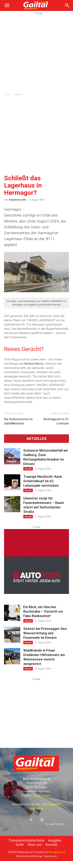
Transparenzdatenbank (26, 840)
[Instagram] (42, 820)
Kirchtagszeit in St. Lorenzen (56, 421)
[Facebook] (31, 820)
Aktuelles (36, 438)
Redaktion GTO (17, 199)
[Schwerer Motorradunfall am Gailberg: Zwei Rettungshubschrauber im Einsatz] (12, 456)
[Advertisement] (36, 51)
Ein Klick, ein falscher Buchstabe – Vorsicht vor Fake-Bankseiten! (43, 611)
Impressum (50, 856)
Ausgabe (54, 840)
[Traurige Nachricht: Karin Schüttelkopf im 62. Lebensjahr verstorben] (12, 482)
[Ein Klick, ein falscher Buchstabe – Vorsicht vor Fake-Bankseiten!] (12, 613)
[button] (6, 5)
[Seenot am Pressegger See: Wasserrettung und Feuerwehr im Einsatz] (12, 634)
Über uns (35, 844)
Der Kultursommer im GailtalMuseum (18, 421)
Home (7, 94)
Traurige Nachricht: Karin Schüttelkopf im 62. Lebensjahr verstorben (42, 481)
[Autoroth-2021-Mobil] (36, 593)
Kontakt (52, 844)
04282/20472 (42, 796)
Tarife (19, 844)
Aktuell (19, 94)
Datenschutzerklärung (28, 856)
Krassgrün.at (56, 852)
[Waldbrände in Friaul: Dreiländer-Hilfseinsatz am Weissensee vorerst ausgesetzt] (12, 656)
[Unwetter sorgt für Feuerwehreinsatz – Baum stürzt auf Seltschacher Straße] (12, 504)
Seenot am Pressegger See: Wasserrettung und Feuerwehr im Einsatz (45, 633)
